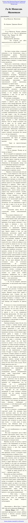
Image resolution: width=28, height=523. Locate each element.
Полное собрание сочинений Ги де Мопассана (14, 521)
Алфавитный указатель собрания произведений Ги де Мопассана (14, 2)
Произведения (14, 4)
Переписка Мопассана (14, 1)
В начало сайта (6, 1)
